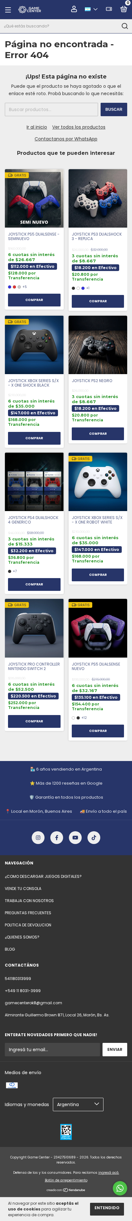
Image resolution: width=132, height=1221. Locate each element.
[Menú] (10, 9)
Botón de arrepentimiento (66, 1180)
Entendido (107, 1207)
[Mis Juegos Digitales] (109, 10)
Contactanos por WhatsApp (66, 139)
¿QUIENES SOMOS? (22, 937)
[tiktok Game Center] (93, 837)
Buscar (113, 109)
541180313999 (18, 978)
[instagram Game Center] (38, 837)
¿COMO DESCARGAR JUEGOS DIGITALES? (43, 876)
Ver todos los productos (78, 127)
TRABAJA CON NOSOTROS (29, 900)
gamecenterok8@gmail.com (33, 1003)
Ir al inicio (37, 127)
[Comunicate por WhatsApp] (120, 1188)
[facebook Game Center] (56, 837)
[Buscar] (124, 26)
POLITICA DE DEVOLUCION (28, 925)
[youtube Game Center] (75, 837)
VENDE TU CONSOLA (23, 888)
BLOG (10, 949)
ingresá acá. (108, 1172)
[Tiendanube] (66, 1190)
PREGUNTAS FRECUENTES (28, 913)
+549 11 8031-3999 (23, 990)
